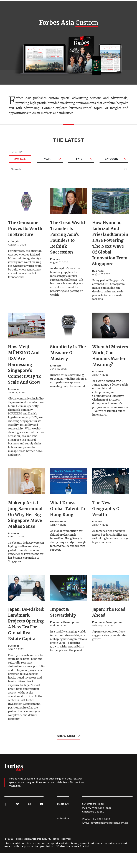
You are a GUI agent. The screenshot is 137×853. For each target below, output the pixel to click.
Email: (86, 822)
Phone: (86, 818)
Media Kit (62, 803)
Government (58, 521)
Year (47, 158)
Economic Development (65, 622)
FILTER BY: (16, 151)
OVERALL (20, 159)
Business (98, 270)
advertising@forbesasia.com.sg (109, 822)
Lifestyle (13, 241)
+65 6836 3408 (100, 818)
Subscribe (63, 818)
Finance (55, 259)
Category (111, 158)
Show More (66, 736)
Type (79, 158)
